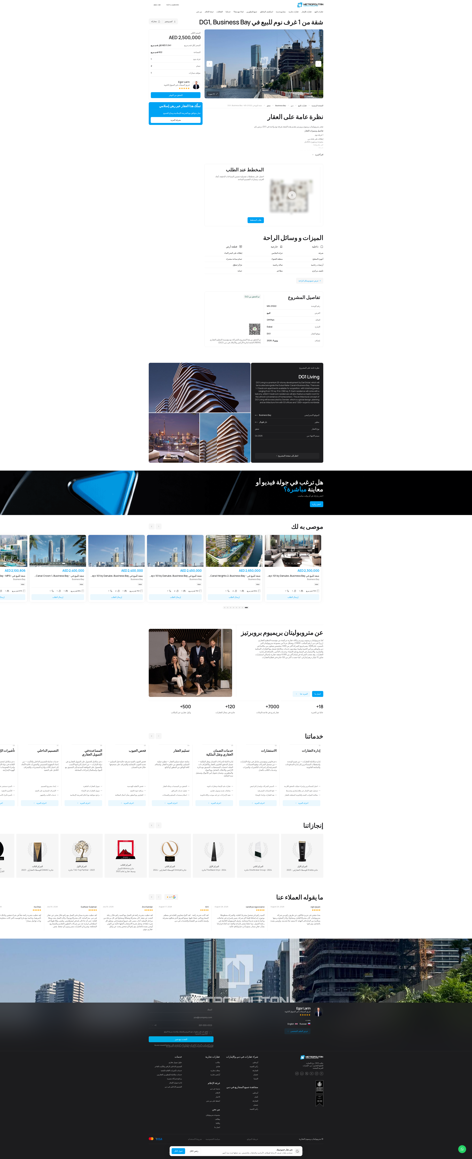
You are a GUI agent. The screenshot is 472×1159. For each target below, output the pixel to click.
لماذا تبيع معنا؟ (238, 11)
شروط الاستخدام (195, 1139)
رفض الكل (194, 1151)
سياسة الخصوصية (165, 1045)
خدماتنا (228, 11)
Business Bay (265, 415)
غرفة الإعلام (209, 11)
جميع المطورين (251, 11)
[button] (318, 64)
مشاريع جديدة (281, 11)
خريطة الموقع (252, 1139)
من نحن (199, 11)
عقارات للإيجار (307, 11)
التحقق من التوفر (176, 95)
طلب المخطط (255, 220)
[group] (293, 568)
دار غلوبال (263, 422)
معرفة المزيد (175, 120)
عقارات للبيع (319, 11)
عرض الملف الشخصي (299, 1031)
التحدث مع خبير (181, 1039)
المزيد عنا (304, 693)
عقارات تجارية (294, 11)
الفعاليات (219, 11)
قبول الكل (178, 1151)
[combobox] (152, 1025)
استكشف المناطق (266, 11)
